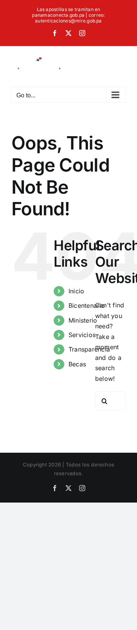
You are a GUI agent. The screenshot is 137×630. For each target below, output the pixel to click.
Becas (77, 364)
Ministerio (82, 320)
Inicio (76, 291)
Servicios (82, 335)
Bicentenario (86, 305)
